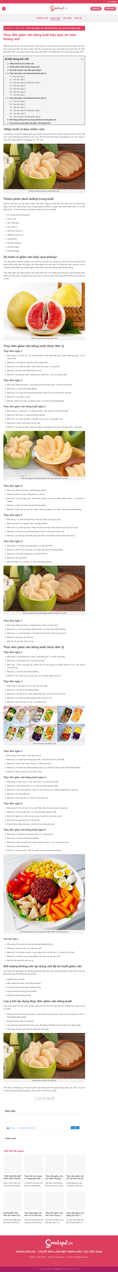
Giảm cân (55, 18)
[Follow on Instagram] (110, 2)
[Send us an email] (115, 2)
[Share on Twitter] (40, 1098)
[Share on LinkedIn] (53, 1098)
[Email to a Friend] (44, 1098)
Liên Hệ (78, 18)
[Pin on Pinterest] (48, 1098)
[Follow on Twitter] (113, 2)
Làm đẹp (67, 18)
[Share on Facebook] (36, 1098)
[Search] (4, 9)
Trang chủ (9, 28)
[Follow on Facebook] (108, 2)
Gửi (75, 1128)
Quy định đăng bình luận (27, 1128)
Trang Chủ (42, 18)
